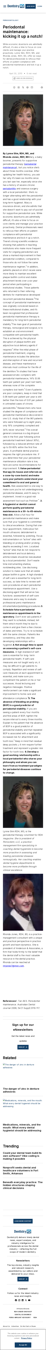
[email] (32, 87)
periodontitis (9, 188)
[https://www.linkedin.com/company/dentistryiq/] (22, 1300)
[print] (42, 87)
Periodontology (10, 20)
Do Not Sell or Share (28, 1326)
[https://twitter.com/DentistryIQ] (26, 1300)
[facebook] (14, 87)
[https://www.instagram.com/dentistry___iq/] (19, 1300)
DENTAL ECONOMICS (23, 1314)
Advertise (15, 1326)
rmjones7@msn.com (13, 966)
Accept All (23, 1345)
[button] (5, 6)
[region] (23, 1339)
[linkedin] (18, 87)
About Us (6, 1326)
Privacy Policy (26, 1338)
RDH (35, 1317)
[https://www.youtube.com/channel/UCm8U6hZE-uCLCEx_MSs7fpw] (29, 1300)
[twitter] (23, 87)
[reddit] (27, 87)
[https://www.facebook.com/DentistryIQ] (16, 1300)
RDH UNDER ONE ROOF (23, 1312)
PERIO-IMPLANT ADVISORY (20, 1317)
